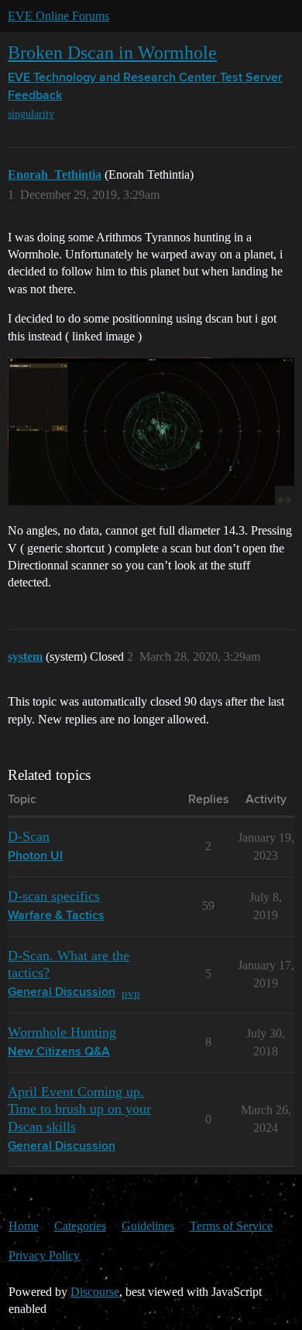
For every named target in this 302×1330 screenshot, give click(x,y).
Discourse (94, 1291)
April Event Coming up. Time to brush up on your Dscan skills (79, 1108)
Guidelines (148, 1226)
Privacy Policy (44, 1255)
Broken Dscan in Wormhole (112, 52)
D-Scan (29, 836)
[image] (151, 431)
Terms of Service (231, 1226)
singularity (31, 114)
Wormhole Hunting (62, 1032)
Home (24, 1226)
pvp (131, 993)
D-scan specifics (54, 896)
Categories (80, 1226)
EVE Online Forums (58, 15)
